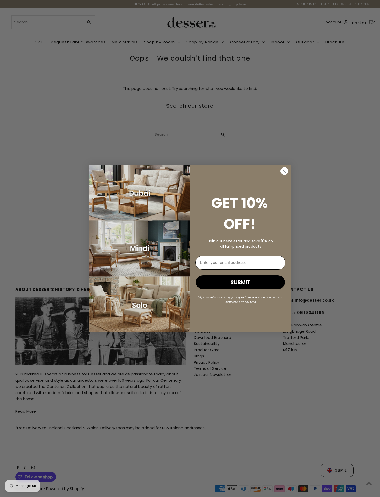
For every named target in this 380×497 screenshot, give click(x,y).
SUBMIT (240, 282)
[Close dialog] (284, 171)
